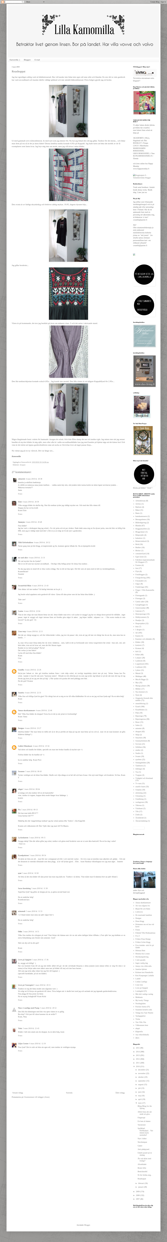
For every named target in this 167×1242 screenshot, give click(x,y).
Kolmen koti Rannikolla (144, 972)
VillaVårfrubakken (25, 542)
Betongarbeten (140, 519)
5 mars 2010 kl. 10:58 (30, 873)
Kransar (138, 648)
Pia (19, 810)
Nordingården (140, 1004)
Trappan (138, 775)
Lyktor (137, 670)
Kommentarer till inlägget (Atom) (37, 1097)
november (142, 1073)
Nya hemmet (140, 692)
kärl (136, 651)
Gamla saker (140, 602)
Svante (137, 756)
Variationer (142, 1125)
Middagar (138, 676)
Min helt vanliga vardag (144, 994)
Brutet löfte (142, 1168)
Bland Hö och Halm (142, 909)
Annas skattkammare (26, 710)
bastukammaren (141, 516)
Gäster (140, 1146)
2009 (138, 1192)
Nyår (137, 695)
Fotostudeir (139, 581)
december (142, 1070)
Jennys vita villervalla (143, 966)
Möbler (138, 689)
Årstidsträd (139, 818)
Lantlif (138, 979)
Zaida (137, 815)
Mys (137, 683)
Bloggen (27, 60)
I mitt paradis (140, 960)
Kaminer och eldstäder (143, 639)
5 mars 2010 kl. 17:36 (40, 960)
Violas (137, 1019)
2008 (138, 1195)
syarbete (138, 760)
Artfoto (138, 504)
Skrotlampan (142, 1142)
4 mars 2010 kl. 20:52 (42, 542)
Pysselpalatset (23, 855)
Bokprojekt (139, 535)
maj (139, 1096)
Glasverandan (140, 608)
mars (140, 1103)
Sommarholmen (141, 741)
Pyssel (137, 707)
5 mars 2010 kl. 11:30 (39, 888)
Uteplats (138, 790)
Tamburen (139, 766)
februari (141, 1183)
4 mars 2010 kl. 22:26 (33, 670)
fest (136, 568)
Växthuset (139, 808)
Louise (20, 611)
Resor (137, 722)
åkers (137, 1038)
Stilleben (138, 747)
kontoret (138, 645)
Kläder (137, 642)
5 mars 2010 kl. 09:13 (29, 810)
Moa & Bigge (140, 679)
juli (139, 1088)
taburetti (21, 479)
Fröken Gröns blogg (142, 942)
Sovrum (138, 744)
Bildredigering (140, 523)
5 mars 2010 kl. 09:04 (31, 789)
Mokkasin (139, 997)
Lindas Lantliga (141, 982)
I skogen (138, 630)
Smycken (138, 738)
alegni (20, 789)
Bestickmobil (142, 1172)
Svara (20, 494)
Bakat (137, 510)
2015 (138, 1048)
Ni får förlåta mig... (145, 1175)
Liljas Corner (23, 1044)
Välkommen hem (141, 1025)
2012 (138, 1059)
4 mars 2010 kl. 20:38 (34, 479)
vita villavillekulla (142, 1035)
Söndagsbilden (140, 763)
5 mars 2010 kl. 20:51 (42, 985)
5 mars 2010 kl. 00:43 (33, 771)
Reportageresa (140, 719)
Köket (137, 655)
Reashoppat (142, 1179)
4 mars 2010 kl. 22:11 (35, 631)
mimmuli (21, 911)
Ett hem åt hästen (144, 1121)
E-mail (37, 60)
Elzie (20, 502)
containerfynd (140, 554)
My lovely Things (142, 1000)
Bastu (137, 513)
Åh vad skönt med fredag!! (144, 1160)
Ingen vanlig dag (141, 963)
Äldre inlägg (120, 1093)
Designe (21, 728)
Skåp (137, 735)
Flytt (137, 571)
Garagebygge (140, 605)
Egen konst (139, 557)
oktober (141, 1077)
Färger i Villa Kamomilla (144, 590)
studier (137, 750)
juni (140, 1092)
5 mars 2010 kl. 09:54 (38, 855)
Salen (137, 725)
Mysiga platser (140, 686)
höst (136, 627)
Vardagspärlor (140, 1016)
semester (138, 728)
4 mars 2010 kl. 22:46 (44, 710)
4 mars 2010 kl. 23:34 (41, 746)
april (140, 1099)
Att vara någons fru (142, 906)
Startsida (69, 1093)
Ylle (137, 811)
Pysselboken (139, 710)
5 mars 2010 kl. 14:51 (31, 932)
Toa (136, 772)
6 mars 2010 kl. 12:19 (37, 1044)
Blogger (87, 1225)
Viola (20, 1028)
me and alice (23, 558)
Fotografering (140, 578)
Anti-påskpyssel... (144, 1149)
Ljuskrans (139, 661)
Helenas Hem (140, 951)
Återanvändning (141, 821)
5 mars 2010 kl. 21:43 (31, 1028)
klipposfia (139, 1032)
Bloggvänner (140, 532)
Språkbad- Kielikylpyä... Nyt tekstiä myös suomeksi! (145, 1131)
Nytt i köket (142, 1139)
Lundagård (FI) (141, 991)
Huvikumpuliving (141, 957)
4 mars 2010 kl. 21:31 (37, 558)
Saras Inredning (24, 888)
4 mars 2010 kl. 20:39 (31, 502)
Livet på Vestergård (26, 985)
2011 (138, 1063)
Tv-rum (138, 783)
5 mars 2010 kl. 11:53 (34, 911)
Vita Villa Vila (140, 1022)
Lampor (138, 658)
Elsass (137, 930)
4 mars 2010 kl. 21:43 (40, 586)
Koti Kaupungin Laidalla (144, 976)
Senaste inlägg (17, 1093)
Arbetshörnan (140, 501)
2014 (138, 1052)
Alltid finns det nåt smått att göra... (145, 1113)
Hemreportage (140, 614)
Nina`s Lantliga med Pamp (28, 1008)
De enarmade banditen (143, 915)
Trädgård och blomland (144, 778)
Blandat (138, 526)
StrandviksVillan (24, 586)
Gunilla (21, 670)
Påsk (137, 713)
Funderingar (139, 587)
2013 (138, 1055)
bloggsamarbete (141, 529)
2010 (138, 1066)
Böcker (138, 551)
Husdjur (138, 620)
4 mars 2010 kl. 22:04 (32, 611)
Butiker (138, 547)
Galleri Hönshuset (25, 746)
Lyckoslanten (23, 838)
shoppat (22, 465)
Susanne (21, 771)
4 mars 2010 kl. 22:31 (33, 693)
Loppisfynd (139, 664)
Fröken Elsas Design (143, 939)
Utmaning (139, 796)
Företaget (138, 598)
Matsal (137, 673)
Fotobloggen (140, 575)
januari (141, 1187)
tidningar (138, 769)
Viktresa (138, 805)
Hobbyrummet (140, 617)
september (142, 1081)
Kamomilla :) (15, 60)
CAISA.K (139, 912)
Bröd (137, 544)
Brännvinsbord (140, 541)
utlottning (139, 793)
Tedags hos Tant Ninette (144, 1013)
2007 (138, 1199)
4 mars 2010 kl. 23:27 (33, 728)
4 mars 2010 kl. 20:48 (34, 522)
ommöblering (140, 704)
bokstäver (138, 538)
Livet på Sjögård (24, 960)
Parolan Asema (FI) (142, 1007)
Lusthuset (138, 667)
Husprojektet (140, 623)
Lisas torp (22, 631)
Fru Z (137, 936)
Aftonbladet (142, 1164)
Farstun (138, 565)
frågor (137, 584)
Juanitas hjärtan (141, 969)
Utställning (139, 799)
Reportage (139, 716)
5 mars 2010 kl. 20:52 (48, 1008)
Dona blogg (139, 921)
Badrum (138, 507)
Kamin (137, 636)
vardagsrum (139, 802)
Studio (137, 753)
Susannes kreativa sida (143, 1010)
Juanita (21, 693)
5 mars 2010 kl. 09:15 (37, 838)
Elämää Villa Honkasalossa (145, 933)
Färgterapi (141, 1118)
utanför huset (140, 787)
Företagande (139, 595)
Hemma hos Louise (142, 954)
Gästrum (138, 611)
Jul (136, 633)
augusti (141, 1085)
